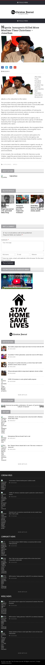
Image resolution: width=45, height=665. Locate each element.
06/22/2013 (5, 71)
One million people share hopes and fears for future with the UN (26, 346)
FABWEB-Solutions (6, 663)
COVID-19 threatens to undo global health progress (22, 379)
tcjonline (13, 176)
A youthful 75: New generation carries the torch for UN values (25, 354)
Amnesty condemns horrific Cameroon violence (20, 209)
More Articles (22, 395)
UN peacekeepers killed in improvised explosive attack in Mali (25, 371)
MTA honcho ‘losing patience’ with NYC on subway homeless (26, 576)
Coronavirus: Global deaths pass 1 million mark (22, 480)
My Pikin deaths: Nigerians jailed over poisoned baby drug (7, 209)
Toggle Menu (23, 2)
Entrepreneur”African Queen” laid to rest (19, 436)
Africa (15, 164)
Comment (5, 240)
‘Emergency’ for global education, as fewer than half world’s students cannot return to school (25, 363)
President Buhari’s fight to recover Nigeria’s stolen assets (37, 208)
